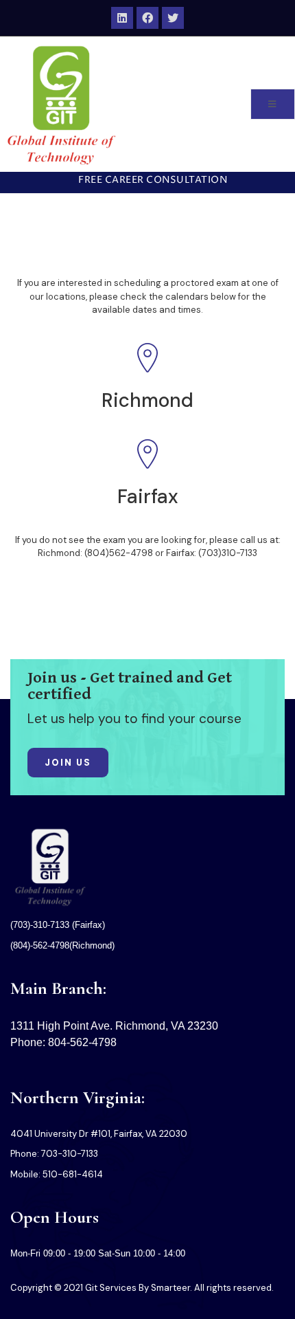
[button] (147, 181)
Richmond (147, 400)
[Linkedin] (122, 18)
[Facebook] (147, 18)
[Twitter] (173, 18)
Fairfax (147, 496)
